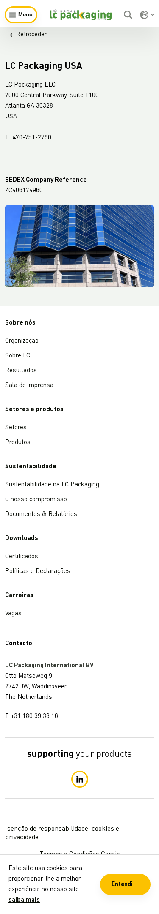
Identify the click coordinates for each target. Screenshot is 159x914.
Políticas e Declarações (37, 571)
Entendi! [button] (123, 884)
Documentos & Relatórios (41, 514)
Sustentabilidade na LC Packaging (52, 485)
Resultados (21, 371)
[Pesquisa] (129, 14)
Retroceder (31, 35)
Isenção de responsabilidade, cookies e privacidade (62, 833)
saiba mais (24, 900)
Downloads (21, 538)
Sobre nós (20, 323)
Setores (16, 428)
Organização (22, 341)
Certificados (21, 557)
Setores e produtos (34, 410)
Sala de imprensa (29, 385)
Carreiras (19, 595)
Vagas (13, 614)
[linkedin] (80, 779)
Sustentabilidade (30, 467)
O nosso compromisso (36, 500)
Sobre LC (17, 356)
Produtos (18, 442)
